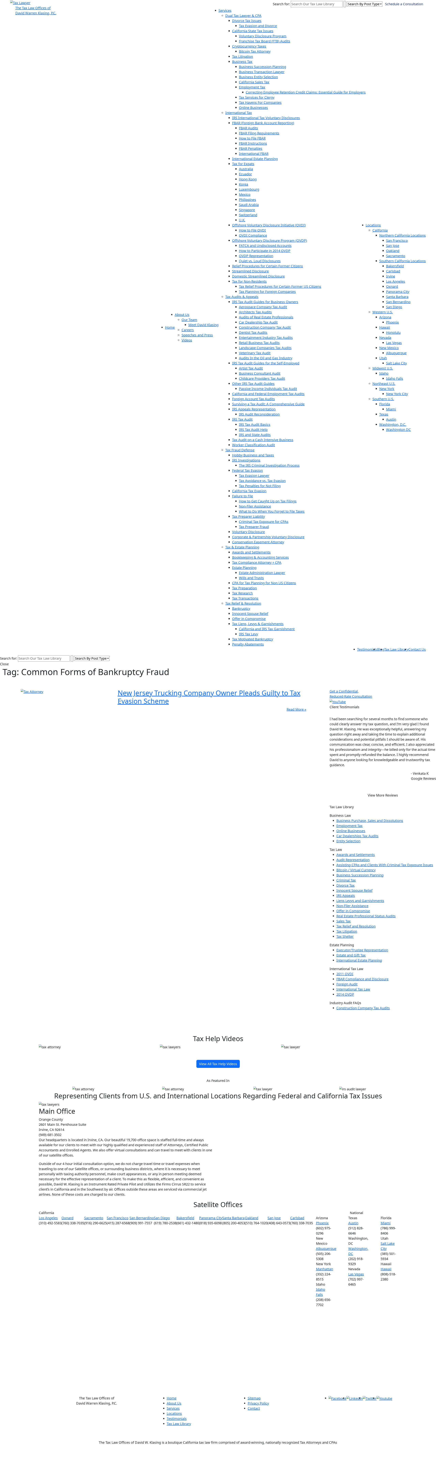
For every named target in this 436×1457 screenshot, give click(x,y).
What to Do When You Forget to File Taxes (272, 511)
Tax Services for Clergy (256, 97)
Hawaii (384, 327)
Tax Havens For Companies (260, 102)
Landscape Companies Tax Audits (265, 348)
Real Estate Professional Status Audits (366, 916)
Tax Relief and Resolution (356, 926)
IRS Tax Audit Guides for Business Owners (265, 302)
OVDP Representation (256, 256)
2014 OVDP (345, 994)
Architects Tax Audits (255, 312)
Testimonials (367, 649)
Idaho (383, 373)
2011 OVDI (344, 974)
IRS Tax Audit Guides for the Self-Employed (265, 363)
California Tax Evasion (249, 491)
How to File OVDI (252, 230)
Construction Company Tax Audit (265, 327)
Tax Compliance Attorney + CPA (256, 562)
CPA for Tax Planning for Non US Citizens (264, 583)
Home (170, 327)
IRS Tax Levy (248, 634)
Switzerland (248, 215)
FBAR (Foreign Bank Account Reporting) (263, 123)
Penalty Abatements (248, 644)
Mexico (244, 194)
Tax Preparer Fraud (254, 526)
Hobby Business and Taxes (253, 455)
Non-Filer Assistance (255, 506)
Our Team (189, 319)
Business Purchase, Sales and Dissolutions (369, 820)
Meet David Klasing (203, 325)
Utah (383, 358)
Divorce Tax (345, 885)
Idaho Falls (394, 378)
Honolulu (393, 332)
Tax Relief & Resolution (243, 603)
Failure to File (242, 496)
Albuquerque (396, 353)
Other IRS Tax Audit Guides (253, 383)
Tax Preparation (244, 588)
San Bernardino (398, 302)
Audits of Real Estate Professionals (266, 317)
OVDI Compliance (253, 235)
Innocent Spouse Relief (250, 613)
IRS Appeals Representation (254, 409)
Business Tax (242, 61)
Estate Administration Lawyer (262, 572)
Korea (243, 184)
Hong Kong (248, 179)
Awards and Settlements (251, 552)
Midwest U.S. (382, 368)
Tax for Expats (243, 164)
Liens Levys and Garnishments (360, 900)
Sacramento (395, 256)
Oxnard (392, 286)
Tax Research (242, 593)
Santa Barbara (397, 296)
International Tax (238, 112)
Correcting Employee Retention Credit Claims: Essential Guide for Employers (306, 92)
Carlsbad (393, 271)
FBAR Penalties (250, 148)
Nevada (385, 337)
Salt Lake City (396, 363)
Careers (188, 330)
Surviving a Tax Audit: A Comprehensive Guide (268, 404)
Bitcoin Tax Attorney (254, 51)
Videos (187, 340)
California (380, 230)
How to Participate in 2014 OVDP (264, 250)
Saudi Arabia (249, 204)
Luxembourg (249, 189)
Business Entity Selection (258, 77)
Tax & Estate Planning (242, 547)
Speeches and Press (197, 335)
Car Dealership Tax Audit (258, 322)
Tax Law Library (396, 649)
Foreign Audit (346, 984)
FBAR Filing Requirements (259, 133)
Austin (391, 419)
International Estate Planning (255, 158)
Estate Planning (244, 567)
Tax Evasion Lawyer (254, 475)
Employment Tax (252, 87)
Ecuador (245, 174)
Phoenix (392, 322)
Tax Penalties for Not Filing (260, 486)
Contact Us (417, 649)
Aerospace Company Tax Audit (263, 307)
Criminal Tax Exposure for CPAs (263, 521)
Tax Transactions (245, 598)
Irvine (390, 276)
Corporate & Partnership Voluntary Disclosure (268, 537)
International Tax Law (353, 989)
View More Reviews (383, 795)
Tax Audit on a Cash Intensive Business (262, 440)
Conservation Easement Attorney (258, 542)
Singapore (247, 210)
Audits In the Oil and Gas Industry (265, 358)
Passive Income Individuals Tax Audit (268, 388)
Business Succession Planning (262, 66)
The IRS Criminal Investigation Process (269, 465)
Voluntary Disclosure (248, 532)
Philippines (247, 199)
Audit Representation (353, 859)
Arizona (385, 317)
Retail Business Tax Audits (259, 342)
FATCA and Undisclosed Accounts (265, 245)
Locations (373, 225)
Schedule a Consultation (404, 4)
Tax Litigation (242, 56)
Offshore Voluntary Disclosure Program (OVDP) (269, 240)
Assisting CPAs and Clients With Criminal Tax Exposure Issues (384, 865)
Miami (391, 409)
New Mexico (389, 348)
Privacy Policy (258, 1403)
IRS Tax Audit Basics (254, 424)
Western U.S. (382, 312)
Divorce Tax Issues (246, 20)
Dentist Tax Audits (253, 332)
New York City (397, 394)
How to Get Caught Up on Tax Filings (268, 501)
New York (386, 388)
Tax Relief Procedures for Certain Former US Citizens (280, 286)
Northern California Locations (402, 235)
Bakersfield (395, 266)
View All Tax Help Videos (218, 1064)
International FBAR (253, 153)
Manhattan (324, 1269)
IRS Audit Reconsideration (259, 414)
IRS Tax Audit (242, 419)
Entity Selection (348, 841)
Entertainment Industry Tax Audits (266, 337)
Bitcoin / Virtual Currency (356, 870)
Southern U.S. (383, 399)
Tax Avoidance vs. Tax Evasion (262, 480)
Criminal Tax (346, 880)
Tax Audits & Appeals (241, 296)
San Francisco (397, 240)
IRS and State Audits (255, 434)
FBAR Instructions (253, 143)
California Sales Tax (254, 82)
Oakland (392, 250)
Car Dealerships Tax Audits (357, 836)
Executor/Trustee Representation (362, 950)
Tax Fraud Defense (239, 450)
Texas (383, 414)
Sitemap (254, 1398)
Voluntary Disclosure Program (262, 36)
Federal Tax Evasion (247, 470)
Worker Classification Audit (253, 445)
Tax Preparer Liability (248, 516)
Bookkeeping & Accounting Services (260, 557)
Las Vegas (394, 342)
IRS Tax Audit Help (253, 429)
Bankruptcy (241, 608)
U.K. (242, 220)
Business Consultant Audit (259, 373)
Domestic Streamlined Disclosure (258, 276)
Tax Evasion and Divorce (258, 26)
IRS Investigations (246, 460)
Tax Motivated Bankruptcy (252, 639)
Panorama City (397, 291)
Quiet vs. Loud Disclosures (260, 261)
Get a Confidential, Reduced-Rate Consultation (351, 694)
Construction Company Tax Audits (363, 1008)
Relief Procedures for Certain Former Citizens (267, 266)
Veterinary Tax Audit (254, 353)
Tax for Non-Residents (249, 281)
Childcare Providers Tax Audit (262, 378)
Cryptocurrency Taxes (249, 46)
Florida (384, 404)
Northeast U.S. (383, 383)
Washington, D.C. (392, 424)
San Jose (392, 245)
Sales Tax (343, 921)
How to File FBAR (252, 138)
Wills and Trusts (251, 578)
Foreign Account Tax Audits (253, 399)
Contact (254, 1408)
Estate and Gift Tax (351, 955)
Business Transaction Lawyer (261, 72)
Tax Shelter (345, 936)
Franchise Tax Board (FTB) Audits (264, 41)
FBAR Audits (248, 128)
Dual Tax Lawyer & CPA (243, 15)
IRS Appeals (345, 895)
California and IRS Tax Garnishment (267, 629)
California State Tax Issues (252, 31)
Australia (246, 169)
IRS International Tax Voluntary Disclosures (266, 118)
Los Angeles (395, 281)
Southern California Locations (402, 261)
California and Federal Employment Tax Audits (268, 394)
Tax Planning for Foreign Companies (267, 291)
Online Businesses (253, 107)
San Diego (394, 307)
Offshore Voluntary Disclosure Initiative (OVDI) (269, 225)
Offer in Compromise (249, 618)
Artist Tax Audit (251, 368)
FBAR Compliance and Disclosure (362, 979)
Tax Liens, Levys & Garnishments (258, 624)
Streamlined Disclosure (250, 271)
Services (225, 10)
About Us (182, 314)
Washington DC (398, 429)
